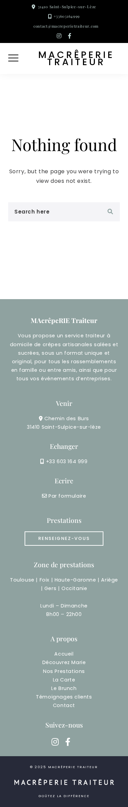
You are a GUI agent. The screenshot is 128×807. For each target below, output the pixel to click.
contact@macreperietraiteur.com (66, 26)
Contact (64, 705)
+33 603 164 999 (67, 461)
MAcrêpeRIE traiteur (76, 58)
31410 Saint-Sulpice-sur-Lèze (67, 6)
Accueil (63, 653)
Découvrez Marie (64, 662)
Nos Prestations (64, 671)
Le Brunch (63, 688)
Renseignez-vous (64, 538)
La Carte (64, 679)
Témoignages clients (64, 696)
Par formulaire (67, 496)
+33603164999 (67, 16)
